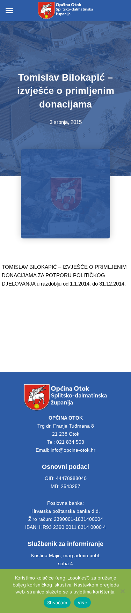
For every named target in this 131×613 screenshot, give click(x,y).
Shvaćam (57, 602)
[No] (122, 591)
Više (82, 602)
